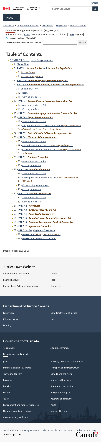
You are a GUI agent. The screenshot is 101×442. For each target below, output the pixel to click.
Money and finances (60, 380)
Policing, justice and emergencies (67, 361)
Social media (9, 430)
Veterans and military (61, 398)
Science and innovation (62, 386)
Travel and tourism (12, 373)
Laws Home (47, 25)
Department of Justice (28, 25)
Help (52, 279)
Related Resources (12, 279)
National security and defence (18, 411)
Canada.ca (8, 25)
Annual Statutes (78, 25)
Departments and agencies (16, 354)
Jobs (5, 361)
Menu (10, 17)
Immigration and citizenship (17, 367)
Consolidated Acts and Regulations (20, 286)
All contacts (9, 347)
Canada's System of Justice (63, 312)
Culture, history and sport (16, 417)
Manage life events (59, 411)
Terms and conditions (74, 430)
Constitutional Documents (16, 273)
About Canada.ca (51, 430)
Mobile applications (29, 430)
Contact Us (55, 286)
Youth (53, 404)
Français (94, 2)
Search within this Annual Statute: (24, 42)
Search (53, 273)
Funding (7, 325)
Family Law (8, 312)
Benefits (7, 386)
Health (6, 392)
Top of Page (9, 434)
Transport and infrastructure (64, 367)
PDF (72, 34)
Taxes (6, 398)
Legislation (61, 25)
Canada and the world (61, 373)
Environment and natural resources (21, 404)
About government (59, 347)
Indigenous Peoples (60, 392)
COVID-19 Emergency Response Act (31, 60)
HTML (27, 34)
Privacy (92, 430)
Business (7, 380)
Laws (52, 319)
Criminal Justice (10, 319)
